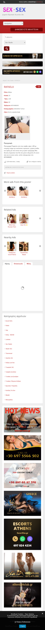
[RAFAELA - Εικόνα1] (7, 136)
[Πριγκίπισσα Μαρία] (23, 250)
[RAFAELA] (17, 124)
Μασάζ (8, 395)
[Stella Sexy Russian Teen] (11, 223)
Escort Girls (9, 321)
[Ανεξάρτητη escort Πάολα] (11, 250)
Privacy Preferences (23, 622)
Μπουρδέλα (9, 400)
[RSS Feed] (4, 2)
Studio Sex (9, 349)
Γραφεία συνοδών (11, 372)
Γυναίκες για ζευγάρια (12, 376)
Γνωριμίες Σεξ (10, 367)
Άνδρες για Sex (10, 362)
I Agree (22, 626)
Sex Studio (10, 80)
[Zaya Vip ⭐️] (23, 223)
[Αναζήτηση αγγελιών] (6, 48)
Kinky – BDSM (10, 335)
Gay (7, 330)
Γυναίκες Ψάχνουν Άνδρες (13, 381)
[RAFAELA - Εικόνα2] (13, 136)
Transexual (9, 353)
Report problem (11, 173)
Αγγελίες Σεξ (9, 358)
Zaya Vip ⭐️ (24, 225)
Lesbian (8, 339)
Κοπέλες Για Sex (10, 390)
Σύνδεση (39, 2)
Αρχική (4, 80)
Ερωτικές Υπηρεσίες (11, 386)
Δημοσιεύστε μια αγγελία (26, 29)
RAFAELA (9, 86)
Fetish (7, 325)
